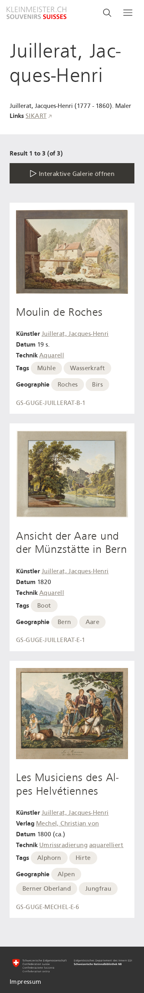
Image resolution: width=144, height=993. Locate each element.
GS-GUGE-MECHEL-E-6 (47, 907)
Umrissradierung (63, 845)
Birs (97, 384)
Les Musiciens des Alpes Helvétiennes (67, 784)
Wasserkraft (87, 368)
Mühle (46, 368)
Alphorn (49, 857)
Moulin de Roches (59, 312)
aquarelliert (106, 845)
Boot (44, 605)
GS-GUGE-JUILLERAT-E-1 (50, 640)
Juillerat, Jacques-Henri (75, 333)
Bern (64, 622)
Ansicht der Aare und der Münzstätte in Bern (71, 543)
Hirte (83, 857)
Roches (68, 384)
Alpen (66, 874)
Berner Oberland (46, 888)
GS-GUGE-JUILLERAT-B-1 (51, 403)
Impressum (26, 981)
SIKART (36, 116)
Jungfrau (98, 888)
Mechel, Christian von (67, 823)
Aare (93, 622)
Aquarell (51, 355)
